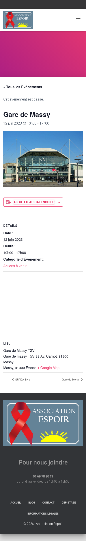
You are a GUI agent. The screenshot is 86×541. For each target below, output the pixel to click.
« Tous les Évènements (22, 86)
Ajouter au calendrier (33, 202)
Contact (48, 502)
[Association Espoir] (20, 20)
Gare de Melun (71, 379)
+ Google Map (48, 367)
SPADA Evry (22, 379)
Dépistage (69, 502)
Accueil (15, 502)
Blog (31, 502)
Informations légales (43, 513)
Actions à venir (14, 265)
